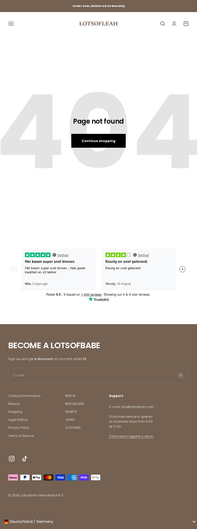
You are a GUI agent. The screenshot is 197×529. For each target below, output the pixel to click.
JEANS (70, 419)
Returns (14, 404)
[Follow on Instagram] (11, 458)
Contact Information (24, 396)
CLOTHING (73, 427)
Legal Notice (17, 419)
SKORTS (71, 412)
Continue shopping (98, 141)
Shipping (15, 412)
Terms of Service (21, 436)
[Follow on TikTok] (24, 458)
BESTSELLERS (74, 404)
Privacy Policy (18, 427)
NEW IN (70, 396)
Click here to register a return (131, 436)
